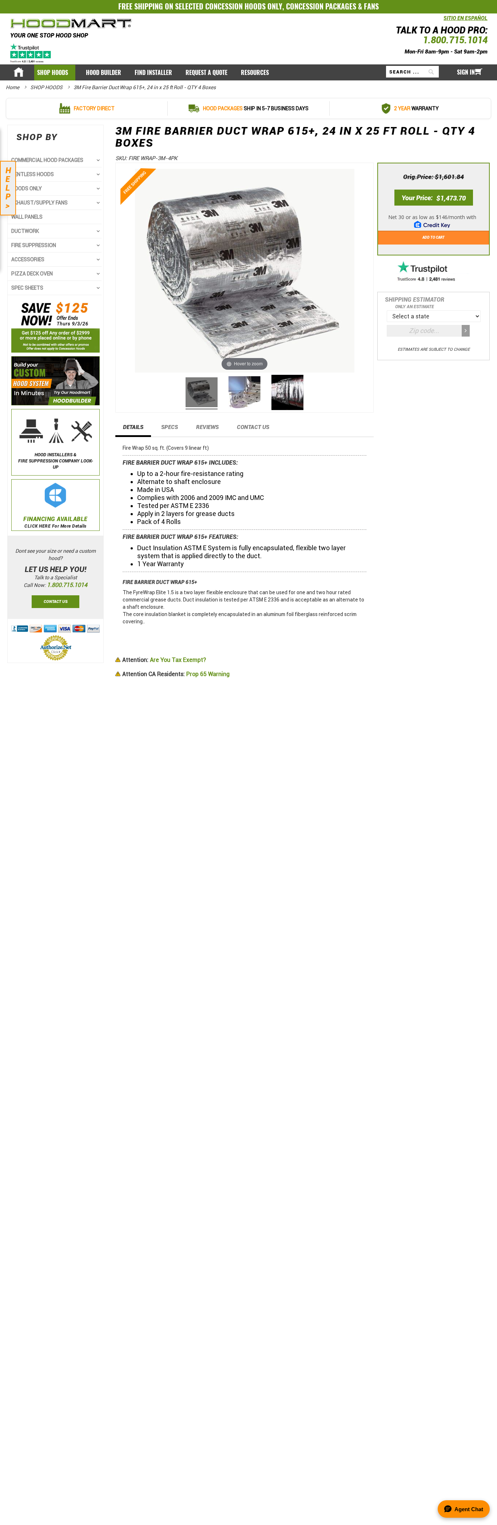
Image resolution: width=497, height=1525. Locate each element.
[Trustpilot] (31, 52)
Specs (169, 427)
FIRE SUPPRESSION (33, 245)
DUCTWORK (25, 231)
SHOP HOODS (47, 87)
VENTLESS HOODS (32, 174)
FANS (371, 6)
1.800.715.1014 (455, 40)
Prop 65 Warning (176, 674)
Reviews (207, 427)
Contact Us (253, 427)
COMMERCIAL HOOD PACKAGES (47, 160)
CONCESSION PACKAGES (321, 6)
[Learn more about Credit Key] (433, 219)
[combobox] (412, 72)
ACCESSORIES (27, 259)
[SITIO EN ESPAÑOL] (442, 22)
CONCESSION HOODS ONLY (243, 6)
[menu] (248, 72)
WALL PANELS (27, 217)
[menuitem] (54, 72)
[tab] (133, 429)
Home (13, 87)
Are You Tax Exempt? (164, 659)
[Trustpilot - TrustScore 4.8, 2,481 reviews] (433, 272)
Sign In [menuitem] (466, 72)
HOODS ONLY (26, 188)
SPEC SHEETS (27, 288)
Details (133, 427)
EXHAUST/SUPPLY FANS (39, 203)
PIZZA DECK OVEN (32, 274)
